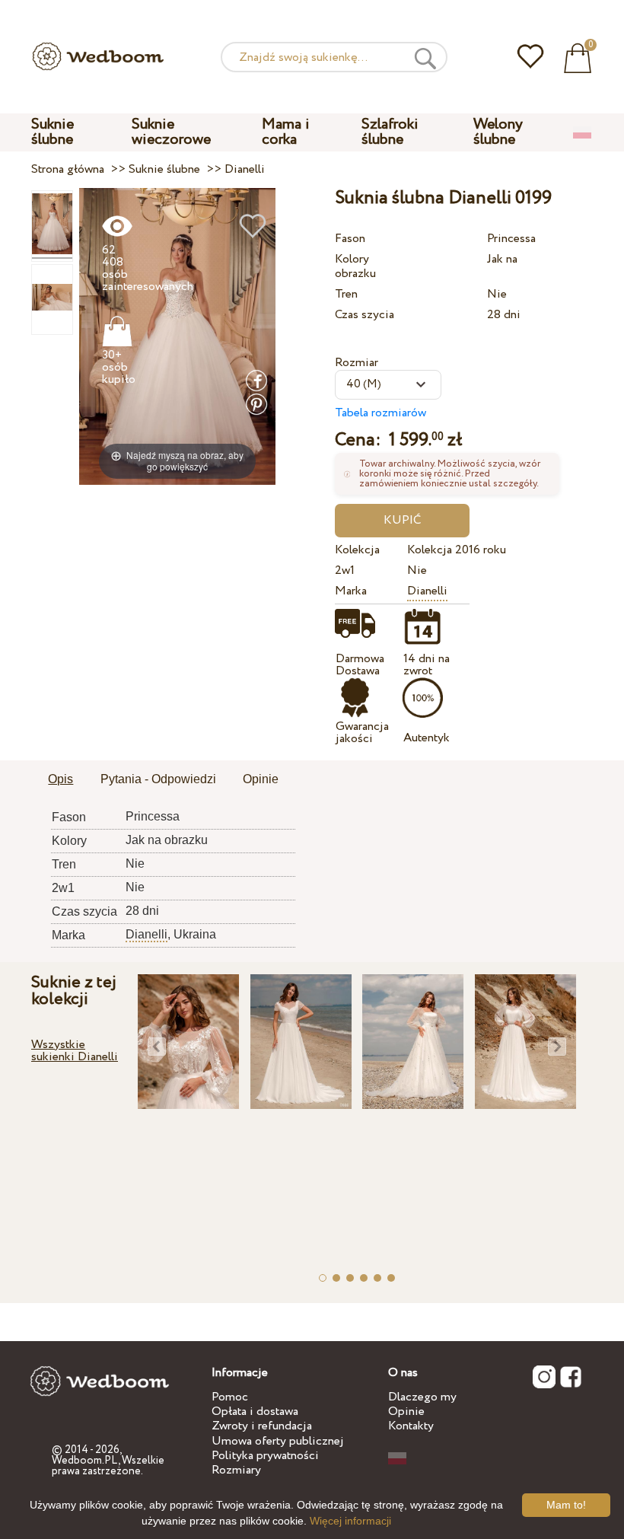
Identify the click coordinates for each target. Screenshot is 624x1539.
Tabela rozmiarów (380, 413)
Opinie (406, 1411)
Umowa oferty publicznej (278, 1441)
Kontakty (411, 1426)
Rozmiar (356, 362)
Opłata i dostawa (255, 1411)
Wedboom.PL (85, 1460)
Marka (351, 591)
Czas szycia (364, 314)
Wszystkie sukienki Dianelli (74, 1051)
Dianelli (427, 591)
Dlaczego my (422, 1397)
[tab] (60, 780)
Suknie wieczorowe (171, 132)
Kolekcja (357, 550)
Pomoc (230, 1397)
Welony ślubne (498, 132)
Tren (346, 294)
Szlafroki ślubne (390, 132)
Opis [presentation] (60, 779)
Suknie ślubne (52, 132)
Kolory (352, 259)
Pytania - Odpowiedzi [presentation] (158, 779)
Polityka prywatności (265, 1455)
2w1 (345, 570)
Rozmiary (236, 1470)
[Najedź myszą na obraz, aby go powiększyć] (177, 336)
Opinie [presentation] (261, 779)
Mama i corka (286, 132)
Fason (350, 238)
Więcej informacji (350, 1521)
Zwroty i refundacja (262, 1426)
